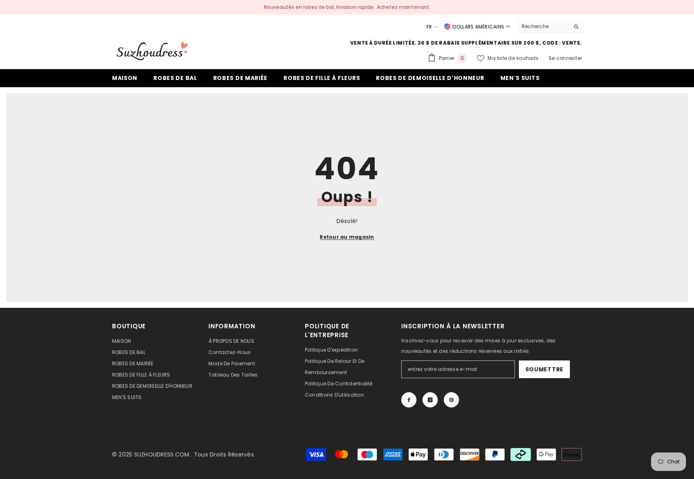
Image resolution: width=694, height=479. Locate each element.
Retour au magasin (347, 236)
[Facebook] (408, 399)
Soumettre (544, 369)
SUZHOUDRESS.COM (162, 454)
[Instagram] (430, 399)
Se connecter (565, 58)
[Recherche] (550, 26)
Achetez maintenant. (404, 7)
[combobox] (543, 26)
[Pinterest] (451, 399)
